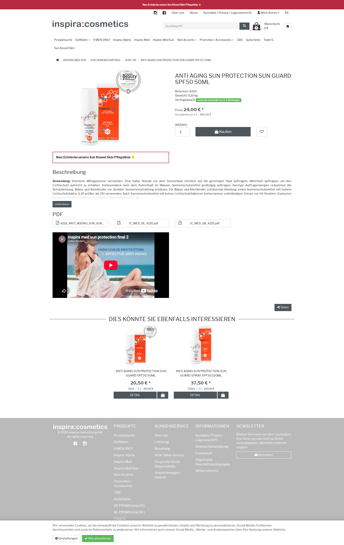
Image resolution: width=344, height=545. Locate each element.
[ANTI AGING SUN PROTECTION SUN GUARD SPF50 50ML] (110, 108)
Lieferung (162, 442)
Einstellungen (68, 538)
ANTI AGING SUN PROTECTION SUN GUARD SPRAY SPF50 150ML (201, 373)
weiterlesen (62, 204)
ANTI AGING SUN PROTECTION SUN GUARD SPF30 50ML (141, 373)
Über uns (178, 13)
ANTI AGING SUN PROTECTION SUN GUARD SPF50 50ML (176, 60)
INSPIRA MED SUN (74, 60)
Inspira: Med (123, 462)
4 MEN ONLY (123, 448)
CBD (117, 492)
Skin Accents (123, 475)
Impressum (203, 453)
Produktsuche (124, 435)
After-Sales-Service (169, 455)
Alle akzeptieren (99, 538)
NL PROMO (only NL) (129, 512)
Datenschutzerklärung (270, 538)
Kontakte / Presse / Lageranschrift (227, 13)
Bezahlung (162, 448)
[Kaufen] (162, 395)
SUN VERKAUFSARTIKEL (105, 60)
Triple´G (120, 518)
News (194, 13)
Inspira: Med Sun (126, 468)
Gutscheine (122, 499)
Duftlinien (121, 442)
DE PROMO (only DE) (129, 506)
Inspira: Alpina (124, 455)
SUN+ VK (130, 60)
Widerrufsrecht (206, 471)
